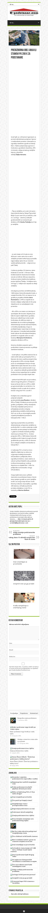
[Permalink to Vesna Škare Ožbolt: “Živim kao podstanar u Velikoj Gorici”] (23, 759)
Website (12, 656)
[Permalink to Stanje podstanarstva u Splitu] (22, 748)
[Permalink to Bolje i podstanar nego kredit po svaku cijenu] (23, 729)
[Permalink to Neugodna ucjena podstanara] (13, 723)
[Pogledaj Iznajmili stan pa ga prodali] (24, 580)
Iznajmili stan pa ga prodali (23, 584)
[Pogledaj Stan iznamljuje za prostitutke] (24, 558)
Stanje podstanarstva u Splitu (19, 751)
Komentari (34, 713)
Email (11, 650)
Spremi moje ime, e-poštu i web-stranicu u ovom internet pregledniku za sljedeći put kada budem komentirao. (24, 668)
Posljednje (14, 713)
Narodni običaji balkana (19, 894)
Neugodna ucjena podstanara (27, 718)
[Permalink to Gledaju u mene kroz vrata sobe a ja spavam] (13, 744)
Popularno (24, 713)
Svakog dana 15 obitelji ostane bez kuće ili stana (21, 537)
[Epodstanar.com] (24, 14)
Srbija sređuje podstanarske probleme (24, 532)
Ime (10, 643)
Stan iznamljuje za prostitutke (20, 563)
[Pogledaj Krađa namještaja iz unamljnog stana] (24, 602)
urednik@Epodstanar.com (19, 523)
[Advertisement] (24, 84)
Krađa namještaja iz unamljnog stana (20, 607)
